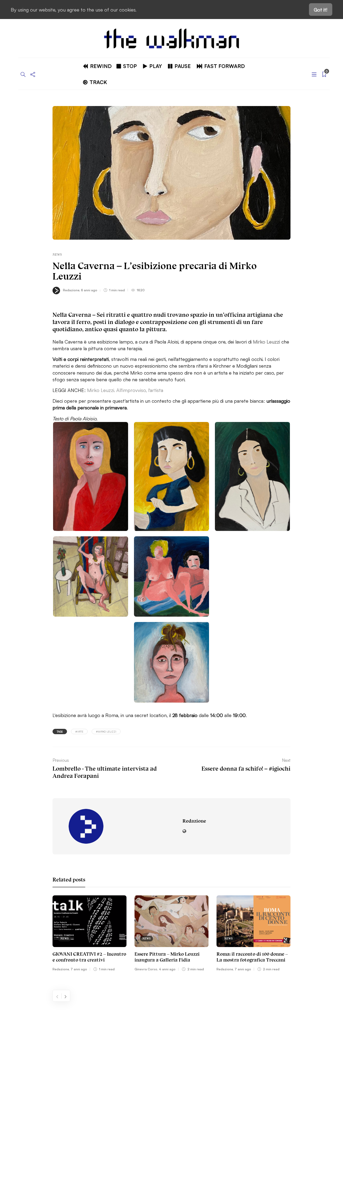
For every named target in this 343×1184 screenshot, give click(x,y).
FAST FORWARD (224, 65)
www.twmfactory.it (157, 1143)
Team (29, 1074)
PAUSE (182, 65)
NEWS (57, 255)
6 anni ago (89, 290)
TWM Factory (217, 1126)
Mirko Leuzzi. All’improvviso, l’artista (125, 389)
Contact (31, 1061)
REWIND (101, 65)
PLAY (155, 65)
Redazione (71, 290)
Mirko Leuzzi (266, 341)
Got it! (320, 9)
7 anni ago (78, 969)
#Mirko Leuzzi (106, 731)
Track (98, 81)
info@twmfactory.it (185, 1143)
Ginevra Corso (146, 969)
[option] (90, 934)
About (29, 1049)
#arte (79, 731)
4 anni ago (167, 969)
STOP (130, 65)
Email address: (248, 1049)
